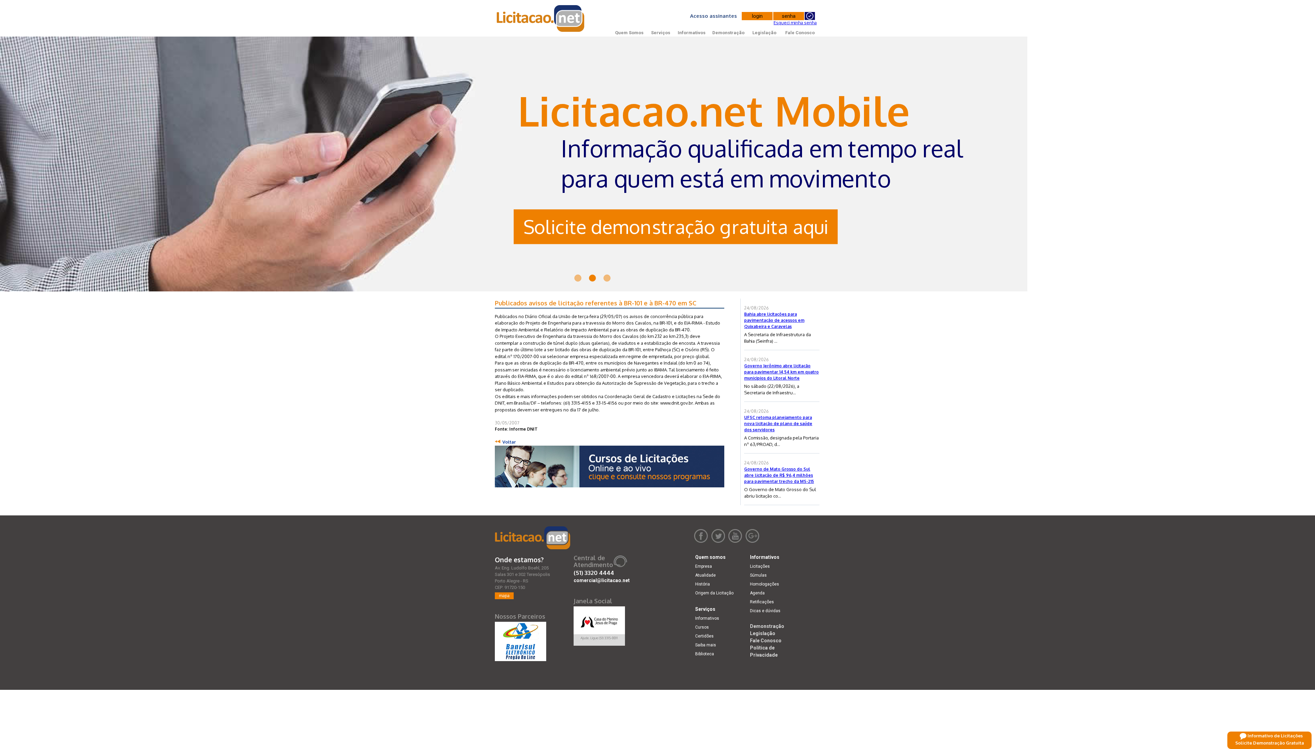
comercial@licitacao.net (602, 580)
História (702, 584)
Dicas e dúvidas (765, 610)
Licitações (760, 566)
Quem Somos (629, 32)
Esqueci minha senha (795, 22)
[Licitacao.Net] (541, 18)
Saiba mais (705, 645)
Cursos (702, 627)
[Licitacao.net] (532, 537)
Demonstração (728, 32)
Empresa (703, 566)
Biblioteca (704, 654)
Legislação (764, 32)
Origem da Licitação (714, 593)
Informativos (691, 32)
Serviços (660, 32)
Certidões (704, 636)
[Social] (599, 624)
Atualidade (705, 575)
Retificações (762, 602)
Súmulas (758, 575)
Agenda (757, 593)
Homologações (764, 584)
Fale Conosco (800, 32)
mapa (504, 595)
